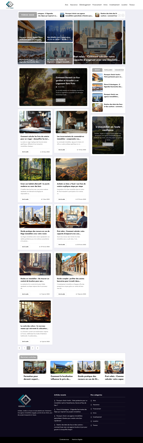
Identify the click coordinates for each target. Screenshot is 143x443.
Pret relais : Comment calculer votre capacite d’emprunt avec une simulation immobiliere (70, 232)
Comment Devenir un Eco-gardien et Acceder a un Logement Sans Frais (68, 80)
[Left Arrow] (119, 15)
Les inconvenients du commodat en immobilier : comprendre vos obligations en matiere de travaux (70, 137)
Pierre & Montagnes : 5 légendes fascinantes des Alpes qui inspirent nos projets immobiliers (31, 61)
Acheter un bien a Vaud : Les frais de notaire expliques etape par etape (71, 185)
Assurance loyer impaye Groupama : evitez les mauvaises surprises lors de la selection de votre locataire (59, 377)
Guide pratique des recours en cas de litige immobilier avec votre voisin (102, 58)
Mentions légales (77, 439)
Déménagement (85, 5)
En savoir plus (108, 144)
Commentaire (119, 70)
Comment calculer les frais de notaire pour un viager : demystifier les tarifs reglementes (35, 137)
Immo (105, 5)
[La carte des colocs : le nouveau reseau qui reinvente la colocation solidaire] (35, 311)
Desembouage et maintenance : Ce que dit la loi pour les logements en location (87, 377)
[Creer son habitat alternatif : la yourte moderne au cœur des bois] (35, 169)
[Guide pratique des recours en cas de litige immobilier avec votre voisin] (104, 42)
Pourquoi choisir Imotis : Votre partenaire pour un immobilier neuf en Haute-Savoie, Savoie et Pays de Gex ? (31, 38)
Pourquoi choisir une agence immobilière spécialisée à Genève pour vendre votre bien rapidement (58, 14)
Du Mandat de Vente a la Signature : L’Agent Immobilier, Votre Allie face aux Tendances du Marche (59, 61)
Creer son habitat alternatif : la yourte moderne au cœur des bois (35, 185)
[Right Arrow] (123, 15)
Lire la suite (61, 100)
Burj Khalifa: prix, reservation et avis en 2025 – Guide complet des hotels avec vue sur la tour (58, 38)
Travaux (132, 5)
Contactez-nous (64, 439)
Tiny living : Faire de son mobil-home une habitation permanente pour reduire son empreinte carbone (114, 377)
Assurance (73, 5)
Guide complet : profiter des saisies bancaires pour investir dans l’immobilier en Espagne (70, 279)
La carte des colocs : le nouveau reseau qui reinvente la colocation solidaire (34, 327)
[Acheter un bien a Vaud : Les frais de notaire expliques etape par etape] (71, 169)
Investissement (114, 5)
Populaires (108, 70)
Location (124, 5)
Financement (97, 5)
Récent (97, 70)
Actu (66, 5)
